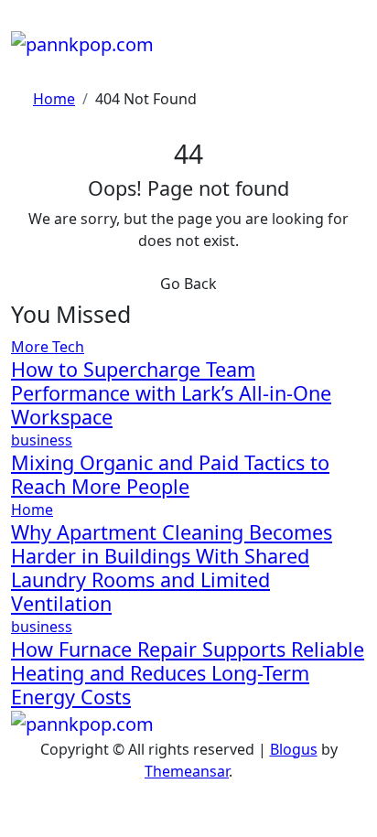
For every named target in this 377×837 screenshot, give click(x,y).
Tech (68, 347)
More (31, 347)
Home (32, 509)
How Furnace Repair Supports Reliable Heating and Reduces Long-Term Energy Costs (187, 673)
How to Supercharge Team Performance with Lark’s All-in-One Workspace (171, 393)
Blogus (294, 749)
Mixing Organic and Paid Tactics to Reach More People (170, 474)
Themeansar (187, 771)
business (41, 440)
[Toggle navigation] (23, 23)
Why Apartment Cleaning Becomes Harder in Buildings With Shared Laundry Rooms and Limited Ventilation (171, 568)
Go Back (188, 284)
